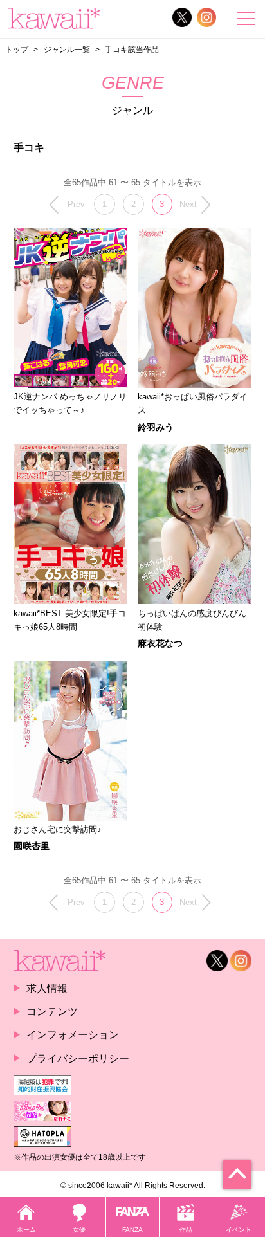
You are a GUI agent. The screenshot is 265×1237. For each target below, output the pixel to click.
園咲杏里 (32, 845)
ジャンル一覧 (67, 49)
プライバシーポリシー (77, 1058)
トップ (16, 49)
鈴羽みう (156, 427)
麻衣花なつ (160, 643)
